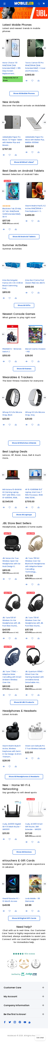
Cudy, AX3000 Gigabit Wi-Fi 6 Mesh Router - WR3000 (11, 827)
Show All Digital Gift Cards (24, 918)
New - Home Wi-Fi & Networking (16, 787)
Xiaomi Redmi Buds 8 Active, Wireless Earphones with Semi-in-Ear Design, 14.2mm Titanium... (11, 751)
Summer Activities (14, 245)
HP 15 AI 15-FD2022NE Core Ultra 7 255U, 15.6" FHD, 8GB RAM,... (12, 492)
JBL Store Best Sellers (16, 523)
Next (44, 48)
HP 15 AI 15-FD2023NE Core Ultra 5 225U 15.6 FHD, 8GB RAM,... (34, 492)
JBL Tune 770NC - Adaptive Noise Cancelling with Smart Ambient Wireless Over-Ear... (11, 677)
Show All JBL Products (24, 702)
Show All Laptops (24, 514)
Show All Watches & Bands (24, 443)
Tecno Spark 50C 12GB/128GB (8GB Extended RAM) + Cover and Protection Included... (12, 68)
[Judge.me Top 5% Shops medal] (36, 964)
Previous (3, 48)
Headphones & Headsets (19, 711)
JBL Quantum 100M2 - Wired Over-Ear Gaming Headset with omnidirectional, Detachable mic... (34, 677)
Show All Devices (24, 852)
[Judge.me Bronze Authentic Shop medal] (24, 964)
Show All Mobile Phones (24, 93)
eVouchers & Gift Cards (18, 860)
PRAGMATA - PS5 (9, 349)
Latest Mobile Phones (17, 25)
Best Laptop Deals (14, 451)
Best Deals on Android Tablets (23, 171)
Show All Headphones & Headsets (24, 776)
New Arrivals (10, 102)
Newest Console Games (18, 314)
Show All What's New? (24, 162)
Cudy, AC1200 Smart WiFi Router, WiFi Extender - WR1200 (34, 827)
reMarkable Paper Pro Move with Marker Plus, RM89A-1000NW (34, 140)
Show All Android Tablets (24, 236)
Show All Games (24, 368)
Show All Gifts (24, 305)
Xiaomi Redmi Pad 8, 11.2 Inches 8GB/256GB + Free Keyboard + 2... (35, 208)
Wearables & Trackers (17, 377)
